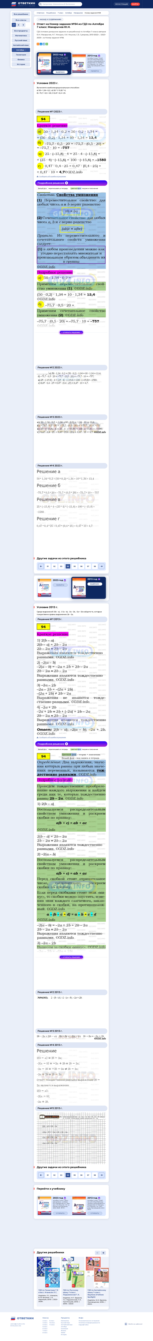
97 (88, 566)
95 (75, 566)
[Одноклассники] (38, 44)
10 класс (52, 1323)
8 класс (45, 1332)
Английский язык (21, 45)
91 (48, 566)
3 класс (45, 1323)
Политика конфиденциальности (89, 1323)
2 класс (45, 1321)
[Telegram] (44, 44)
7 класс (45, 1330)
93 (61, 566)
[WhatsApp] (46, 44)
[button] (41, 566)
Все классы (21, 20)
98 (95, 566)
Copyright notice (83, 1324)
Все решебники (21, 14)
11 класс (52, 1324)
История (21, 64)
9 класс (51, 1321)
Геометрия (21, 55)
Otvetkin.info (16, 1326)
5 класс (45, 1326)
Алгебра (64, 1326)
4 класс (45, 1324)
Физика (20, 59)
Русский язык (21, 40)
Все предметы (21, 31)
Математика (21, 36)
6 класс (45, 1328)
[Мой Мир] (41, 44)
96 (81, 566)
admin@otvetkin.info (18, 1324)
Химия (63, 1332)
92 (54, 566)
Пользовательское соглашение (89, 1321)
